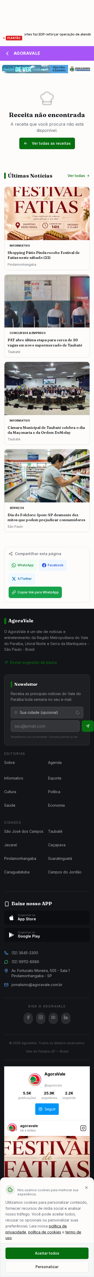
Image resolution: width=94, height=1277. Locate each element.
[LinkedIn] (65, 1018)
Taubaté (55, 831)
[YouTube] (53, 1018)
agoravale (29, 1125)
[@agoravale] (35, 1080)
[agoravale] (12, 1130)
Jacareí (10, 845)
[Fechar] (86, 1187)
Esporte (54, 778)
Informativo (13, 778)
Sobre (9, 762)
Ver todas (76, 175)
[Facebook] (28, 1018)
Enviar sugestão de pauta (33, 662)
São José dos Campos (23, 831)
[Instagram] (40, 1018)
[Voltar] (7, 53)
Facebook (55, 565)
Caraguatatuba (17, 872)
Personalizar (47, 1266)
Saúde (9, 805)
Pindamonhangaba (20, 858)
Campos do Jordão (64, 872)
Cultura (10, 791)
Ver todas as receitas (51, 143)
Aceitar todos (47, 1253)
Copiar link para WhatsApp (38, 592)
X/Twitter (24, 579)
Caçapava (57, 845)
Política (54, 791)
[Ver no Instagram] (83, 1130)
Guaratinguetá (60, 858)
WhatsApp (25, 565)
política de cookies (44, 1232)
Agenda (55, 762)
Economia (56, 805)
